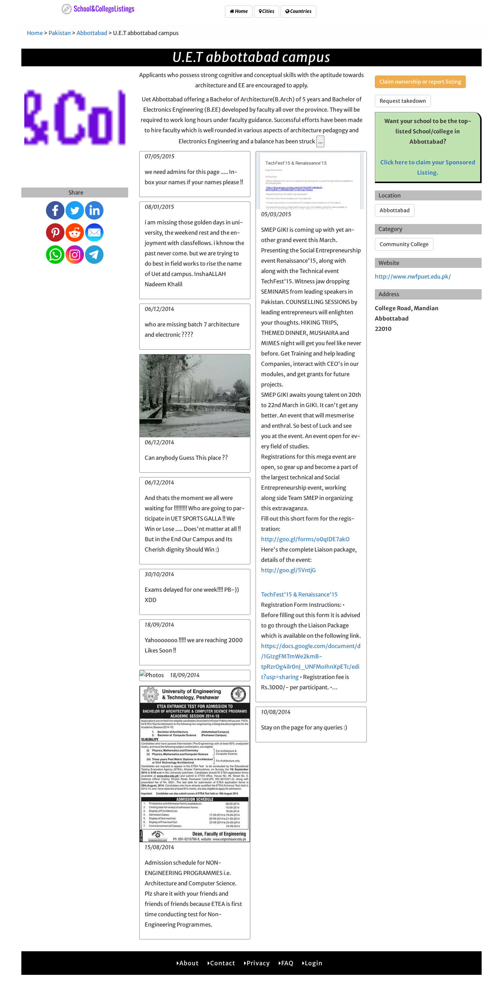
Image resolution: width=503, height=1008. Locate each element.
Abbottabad (92, 32)
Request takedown (403, 101)
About (189, 963)
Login (314, 963)
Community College (404, 244)
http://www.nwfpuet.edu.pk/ (413, 276)
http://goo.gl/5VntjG (288, 570)
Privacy (258, 963)
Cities (267, 11)
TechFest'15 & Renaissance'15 (299, 594)
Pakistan (60, 32)
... (320, 141)
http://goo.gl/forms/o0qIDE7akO (305, 539)
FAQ (287, 963)
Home (241, 11)
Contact (222, 963)
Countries (300, 11)
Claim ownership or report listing (420, 81)
